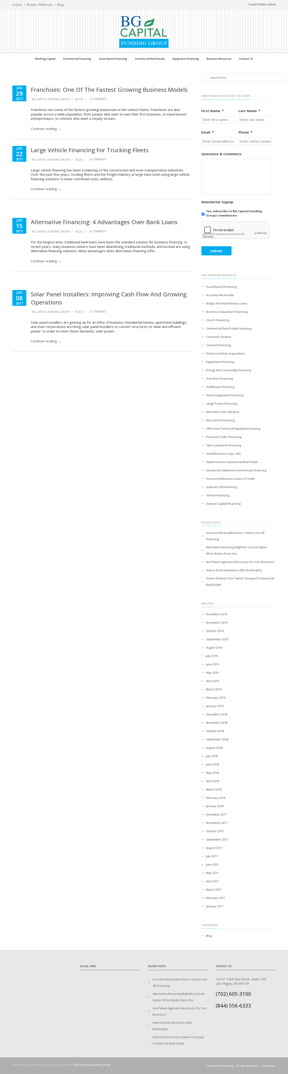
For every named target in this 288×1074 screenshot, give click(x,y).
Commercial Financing (77, 59)
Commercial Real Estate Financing (228, 328)
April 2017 (212, 881)
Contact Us (246, 59)
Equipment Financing (186, 59)
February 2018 (215, 798)
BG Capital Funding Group (51, 99)
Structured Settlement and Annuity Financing (236, 470)
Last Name (249, 111)
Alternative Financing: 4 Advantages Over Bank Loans (104, 222)
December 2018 (216, 714)
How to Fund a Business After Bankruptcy (234, 570)
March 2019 (213, 689)
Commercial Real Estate (150, 59)
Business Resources (219, 59)
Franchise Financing (219, 378)
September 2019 (217, 639)
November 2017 (216, 823)
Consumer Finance (218, 337)
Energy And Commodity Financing (228, 370)
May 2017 (212, 873)
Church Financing (217, 320)
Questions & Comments (221, 154)
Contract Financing (218, 345)
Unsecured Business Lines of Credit (230, 479)
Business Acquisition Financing (227, 312)
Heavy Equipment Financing (224, 395)
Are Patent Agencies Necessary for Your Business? (240, 562)
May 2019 (212, 673)
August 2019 (214, 647)
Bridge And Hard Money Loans (226, 303)
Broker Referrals (39, 4)
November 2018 (216, 723)
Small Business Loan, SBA (223, 454)
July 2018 (212, 756)
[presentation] (235, 230)
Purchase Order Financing (223, 437)
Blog (60, 4)
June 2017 (212, 864)
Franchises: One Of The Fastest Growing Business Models (109, 89)
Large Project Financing (221, 403)
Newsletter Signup (217, 202)
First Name (212, 111)
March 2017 (213, 889)
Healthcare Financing (220, 387)
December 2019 (216, 614)
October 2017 (215, 831)
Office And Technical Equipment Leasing (233, 428)
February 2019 (215, 698)
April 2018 (212, 781)
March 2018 (213, 789)
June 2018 (212, 764)
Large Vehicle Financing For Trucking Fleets (89, 150)
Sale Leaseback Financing (223, 445)
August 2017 (214, 848)
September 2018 (217, 739)
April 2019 (212, 681)
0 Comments (98, 99)
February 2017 (215, 898)
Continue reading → (46, 128)
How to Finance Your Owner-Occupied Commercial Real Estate (240, 581)
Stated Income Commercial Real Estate (232, 462)
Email (207, 132)
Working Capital (45, 59)
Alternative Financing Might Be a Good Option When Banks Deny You (236, 550)
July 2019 (212, 656)
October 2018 (215, 731)
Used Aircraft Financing (221, 487)
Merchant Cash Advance (222, 412)
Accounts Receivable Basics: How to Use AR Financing (235, 536)
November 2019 (216, 622)
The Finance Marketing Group (92, 1065)
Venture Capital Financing (223, 504)
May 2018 (212, 773)
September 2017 (217, 839)
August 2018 (214, 748)
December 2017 (216, 814)
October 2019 (215, 631)
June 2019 (212, 664)
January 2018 (214, 806)
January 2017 (214, 906)
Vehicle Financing (217, 495)
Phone (245, 132)
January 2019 (214, 706)
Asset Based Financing (113, 59)
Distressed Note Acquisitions (225, 353)
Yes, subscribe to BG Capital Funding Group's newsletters (234, 213)
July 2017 (212, 856)
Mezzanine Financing (220, 420)
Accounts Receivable (220, 295)
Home (17, 4)
